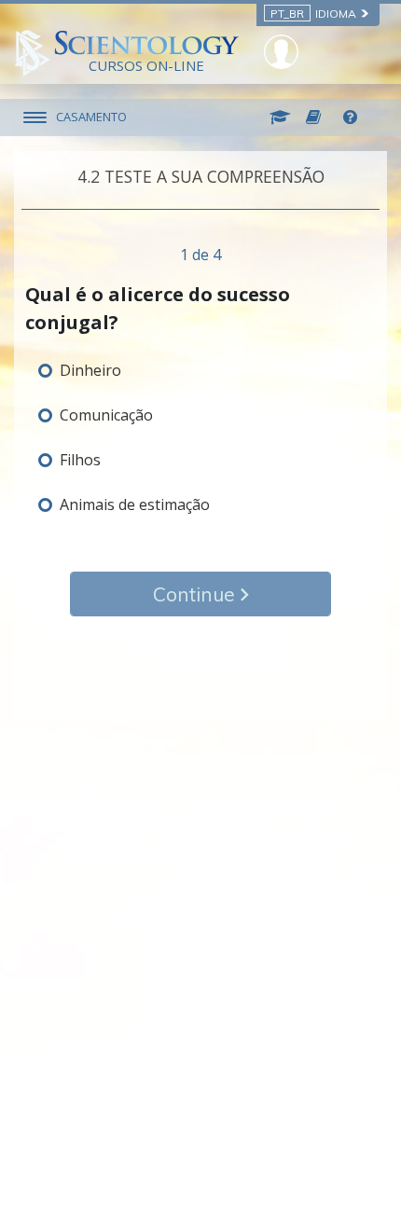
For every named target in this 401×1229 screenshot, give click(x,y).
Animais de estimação (135, 504)
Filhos (80, 459)
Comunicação (106, 415)
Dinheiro (90, 370)
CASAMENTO (91, 116)
